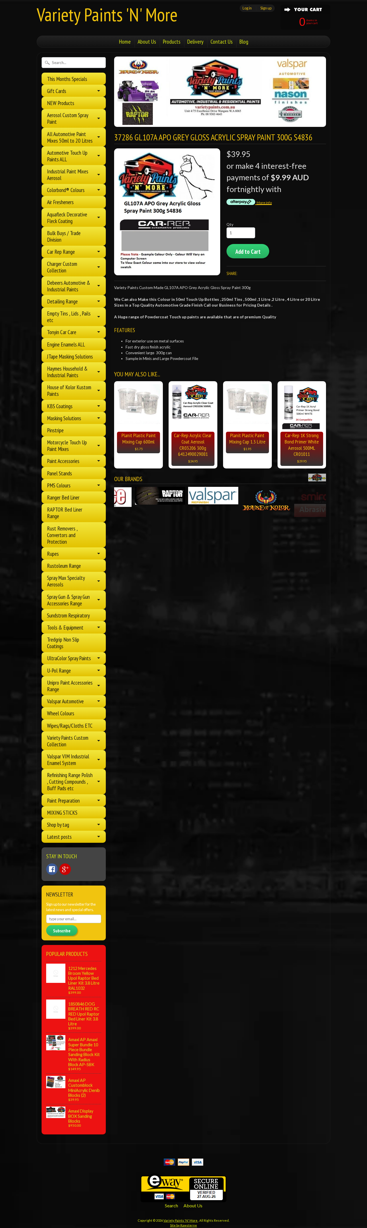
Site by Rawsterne (183, 1225)
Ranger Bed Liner (63, 497)
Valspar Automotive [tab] (65, 701)
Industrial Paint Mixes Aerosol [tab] (67, 174)
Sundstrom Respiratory (68, 615)
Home (125, 41)
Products (171, 41)
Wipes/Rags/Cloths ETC (70, 725)
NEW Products (60, 103)
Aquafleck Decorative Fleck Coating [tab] (67, 217)
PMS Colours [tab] (59, 485)
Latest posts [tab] (59, 836)
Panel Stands (59, 473)
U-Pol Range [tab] (59, 670)
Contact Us (221, 41)
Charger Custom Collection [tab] (62, 267)
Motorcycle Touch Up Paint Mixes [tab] (67, 445)
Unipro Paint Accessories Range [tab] (70, 686)
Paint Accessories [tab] (63, 460)
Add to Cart (248, 251)
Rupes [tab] (53, 553)
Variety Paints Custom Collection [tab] (67, 741)
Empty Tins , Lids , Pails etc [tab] (69, 317)
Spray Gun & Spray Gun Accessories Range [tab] (68, 600)
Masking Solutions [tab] (64, 418)
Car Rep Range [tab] (61, 251)
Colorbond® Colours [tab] (66, 189)
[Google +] (65, 869)
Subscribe (62, 930)
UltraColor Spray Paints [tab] (69, 658)
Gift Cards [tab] (56, 90)
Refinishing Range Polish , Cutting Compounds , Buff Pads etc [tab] (70, 781)
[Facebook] (52, 869)
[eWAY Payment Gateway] (183, 1198)
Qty (230, 224)
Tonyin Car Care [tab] (61, 332)
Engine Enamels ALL (66, 344)
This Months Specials (67, 78)
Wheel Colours (60, 713)
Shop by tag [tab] (58, 824)
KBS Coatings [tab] (60, 406)
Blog (243, 41)
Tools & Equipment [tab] (65, 627)
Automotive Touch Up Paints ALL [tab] (67, 156)
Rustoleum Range (64, 565)
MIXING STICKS (62, 812)
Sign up (266, 8)
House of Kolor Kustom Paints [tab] (69, 390)
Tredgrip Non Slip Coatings (63, 642)
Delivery (195, 41)
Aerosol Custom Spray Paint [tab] (67, 118)
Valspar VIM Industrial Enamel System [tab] (68, 759)
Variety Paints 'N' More (107, 14)
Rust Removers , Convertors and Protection (62, 535)
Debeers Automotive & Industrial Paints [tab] (68, 286)
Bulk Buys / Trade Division (64, 236)
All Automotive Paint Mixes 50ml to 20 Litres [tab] (70, 137)
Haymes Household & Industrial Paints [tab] (67, 372)
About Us (147, 41)
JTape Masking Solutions (70, 356)
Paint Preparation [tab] (63, 800)
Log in (247, 8)
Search (171, 1205)
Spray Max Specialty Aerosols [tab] (66, 581)
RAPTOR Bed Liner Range (64, 512)
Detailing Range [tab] (62, 301)
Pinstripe (55, 430)
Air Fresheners (60, 202)
